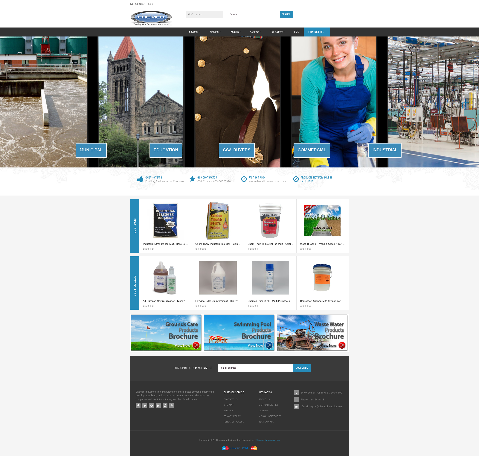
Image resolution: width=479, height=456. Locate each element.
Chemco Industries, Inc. (267, 440)
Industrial (385, 150)
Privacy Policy (232, 416)
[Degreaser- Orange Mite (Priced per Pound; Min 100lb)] (322, 278)
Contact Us (230, 399)
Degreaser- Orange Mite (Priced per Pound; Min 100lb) (331, 301)
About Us (264, 399)
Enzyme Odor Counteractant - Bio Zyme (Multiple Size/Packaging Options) (237, 301)
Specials (228, 411)
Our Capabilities (268, 405)
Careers (264, 411)
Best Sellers (134, 285)
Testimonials (266, 422)
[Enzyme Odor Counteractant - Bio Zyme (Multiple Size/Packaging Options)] (218, 278)
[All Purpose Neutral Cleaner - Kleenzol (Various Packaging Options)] (165, 278)
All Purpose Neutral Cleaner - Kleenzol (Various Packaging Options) (181, 301)
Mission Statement (270, 416)
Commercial (312, 150)
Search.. (286, 14)
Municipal (91, 150)
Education (166, 150)
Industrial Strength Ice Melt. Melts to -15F (166, 244)
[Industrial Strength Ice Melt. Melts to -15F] (165, 221)
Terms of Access (234, 422)
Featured (134, 226)
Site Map (228, 405)
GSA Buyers (237, 150)
